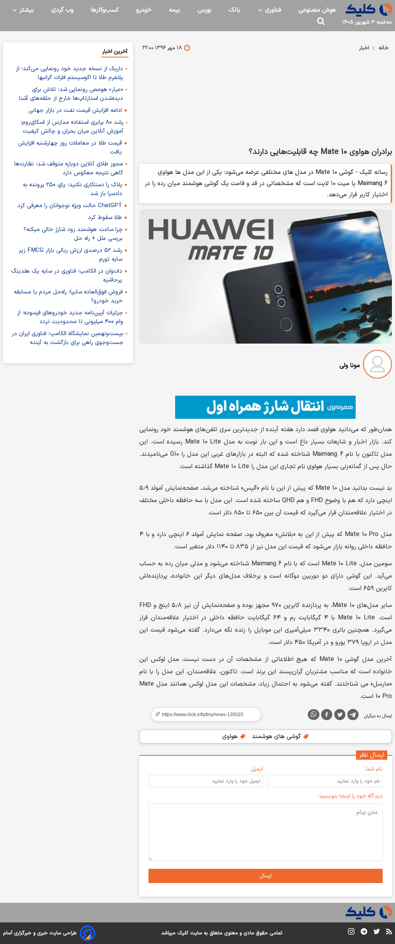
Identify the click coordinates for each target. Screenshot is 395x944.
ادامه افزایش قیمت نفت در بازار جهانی (75, 110)
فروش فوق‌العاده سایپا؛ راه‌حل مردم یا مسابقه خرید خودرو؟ (68, 296)
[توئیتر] (340, 716)
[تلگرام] (353, 716)
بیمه (174, 10)
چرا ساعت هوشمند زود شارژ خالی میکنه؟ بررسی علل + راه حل (73, 234)
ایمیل (257, 769)
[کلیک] (369, 10)
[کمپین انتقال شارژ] (265, 407)
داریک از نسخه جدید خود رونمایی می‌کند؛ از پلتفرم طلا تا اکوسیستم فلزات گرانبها (69, 73)
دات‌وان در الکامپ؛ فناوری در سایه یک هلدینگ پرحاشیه (66, 276)
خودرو (144, 10)
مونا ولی (349, 365)
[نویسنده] (377, 366)
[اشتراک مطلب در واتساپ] (313, 714)
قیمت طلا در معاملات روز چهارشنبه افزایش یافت (70, 148)
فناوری (272, 10)
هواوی (231, 736)
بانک (234, 10)
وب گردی (62, 10)
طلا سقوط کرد (105, 217)
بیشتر (25, 10)
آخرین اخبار (114, 51)
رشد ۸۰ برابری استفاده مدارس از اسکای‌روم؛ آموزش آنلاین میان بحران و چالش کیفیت (71, 127)
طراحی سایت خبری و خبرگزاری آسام (40, 933)
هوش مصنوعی (317, 10)
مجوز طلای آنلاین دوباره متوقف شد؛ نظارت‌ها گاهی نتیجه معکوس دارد (68, 168)
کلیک (182, 933)
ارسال (266, 876)
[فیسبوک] (327, 716)
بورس (204, 10)
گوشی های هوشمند (277, 736)
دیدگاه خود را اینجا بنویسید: (350, 796)
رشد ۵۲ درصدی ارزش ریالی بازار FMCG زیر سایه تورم (70, 255)
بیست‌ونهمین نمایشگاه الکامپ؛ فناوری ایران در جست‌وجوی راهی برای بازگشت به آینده (67, 338)
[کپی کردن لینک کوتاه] (202, 714)
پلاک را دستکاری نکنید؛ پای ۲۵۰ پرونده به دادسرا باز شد (72, 189)
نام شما (374, 769)
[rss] (389, 932)
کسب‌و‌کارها (105, 10)
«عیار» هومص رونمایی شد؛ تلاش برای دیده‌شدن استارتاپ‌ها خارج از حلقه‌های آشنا (71, 94)
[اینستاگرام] (351, 933)
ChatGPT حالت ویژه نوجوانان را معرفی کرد (69, 205)
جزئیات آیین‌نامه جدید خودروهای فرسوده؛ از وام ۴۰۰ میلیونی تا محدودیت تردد (70, 317)
